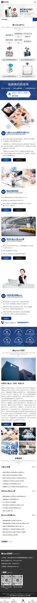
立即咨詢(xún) (19, 160)
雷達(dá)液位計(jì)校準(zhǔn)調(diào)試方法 (14, 478)
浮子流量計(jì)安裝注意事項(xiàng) (12, 508)
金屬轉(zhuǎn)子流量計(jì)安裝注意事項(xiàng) (15, 486)
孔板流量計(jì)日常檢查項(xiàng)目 (12, 484)
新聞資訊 (23, 602)
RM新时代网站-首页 (5, 598)
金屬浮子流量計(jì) (18, 41)
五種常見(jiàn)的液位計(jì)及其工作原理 (13, 481)
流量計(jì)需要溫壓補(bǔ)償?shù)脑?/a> (13, 526)
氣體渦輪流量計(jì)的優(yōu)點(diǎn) (12, 520)
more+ (34, 467)
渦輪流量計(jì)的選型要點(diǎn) (11, 499)
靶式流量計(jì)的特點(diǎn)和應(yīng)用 (13, 505)
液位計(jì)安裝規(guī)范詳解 (10, 535)
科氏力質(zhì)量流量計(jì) (27, 35)
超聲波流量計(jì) (9, 41)
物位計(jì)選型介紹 (7, 511)
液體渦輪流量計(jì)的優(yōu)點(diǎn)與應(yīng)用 (16, 523)
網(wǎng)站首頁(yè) (4, 602)
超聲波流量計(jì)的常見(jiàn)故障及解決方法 (14, 496)
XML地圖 (27, 595)
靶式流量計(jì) (27, 41)
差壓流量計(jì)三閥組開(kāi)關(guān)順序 (14, 529)
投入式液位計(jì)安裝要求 (9, 502)
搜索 (35, 19)
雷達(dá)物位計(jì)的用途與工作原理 (12, 475)
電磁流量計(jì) (9, 35)
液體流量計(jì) (14, 602)
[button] (18, 16)
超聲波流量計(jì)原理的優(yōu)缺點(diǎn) (14, 472)
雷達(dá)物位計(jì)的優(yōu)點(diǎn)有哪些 (14, 532)
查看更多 (6, 160)
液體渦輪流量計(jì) (18, 35)
